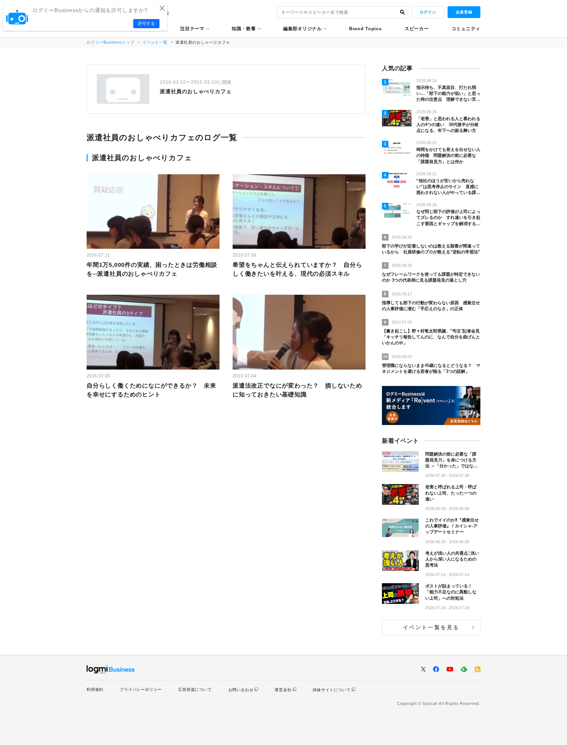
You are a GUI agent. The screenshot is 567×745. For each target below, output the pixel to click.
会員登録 (464, 12)
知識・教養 (244, 28)
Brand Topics (365, 28)
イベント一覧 (155, 42)
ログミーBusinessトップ (111, 42)
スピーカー (417, 28)
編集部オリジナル (302, 28)
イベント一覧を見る (431, 627)
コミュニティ (466, 28)
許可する (146, 23)
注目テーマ (192, 28)
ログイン (428, 12)
